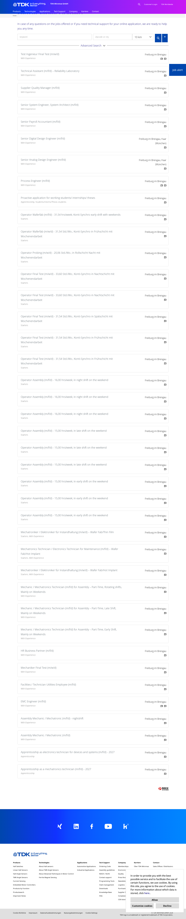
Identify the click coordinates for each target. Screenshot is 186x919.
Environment (123, 870)
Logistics (121, 885)
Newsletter (122, 881)
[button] (93, 45)
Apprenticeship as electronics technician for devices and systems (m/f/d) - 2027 (68, 752)
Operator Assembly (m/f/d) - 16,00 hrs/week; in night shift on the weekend (64, 380)
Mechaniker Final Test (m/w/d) (38, 667)
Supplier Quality (124, 892)
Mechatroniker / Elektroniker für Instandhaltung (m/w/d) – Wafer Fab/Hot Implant (69, 570)
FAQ (100, 896)
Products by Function (21, 888)
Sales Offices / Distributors (163, 866)
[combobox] (142, 37)
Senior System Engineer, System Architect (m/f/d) (49, 105)
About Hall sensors (46, 866)
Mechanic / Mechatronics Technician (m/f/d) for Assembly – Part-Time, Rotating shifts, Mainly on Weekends (71, 589)
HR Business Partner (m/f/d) (37, 650)
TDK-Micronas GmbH (59, 3)
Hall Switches (18, 866)
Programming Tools (106, 881)
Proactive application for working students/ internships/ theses (58, 197)
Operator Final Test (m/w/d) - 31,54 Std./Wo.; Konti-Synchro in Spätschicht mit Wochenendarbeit (67, 319)
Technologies (30, 11)
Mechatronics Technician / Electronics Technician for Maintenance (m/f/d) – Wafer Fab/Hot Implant (69, 551)
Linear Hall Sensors (20, 870)
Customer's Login (150, 4)
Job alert (177, 70)
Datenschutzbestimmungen (50, 913)
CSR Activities (123, 899)
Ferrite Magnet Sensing (48, 877)
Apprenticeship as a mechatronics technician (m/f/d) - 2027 (56, 769)
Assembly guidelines (107, 870)
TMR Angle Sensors (20, 877)
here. (147, 893)
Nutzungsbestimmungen (73, 913)
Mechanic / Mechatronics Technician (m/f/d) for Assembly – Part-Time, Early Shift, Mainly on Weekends (69, 632)
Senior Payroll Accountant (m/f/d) (40, 121)
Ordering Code (105, 866)
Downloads (103, 888)
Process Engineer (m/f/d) (35, 180)
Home (14, 16)
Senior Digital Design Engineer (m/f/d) (43, 138)
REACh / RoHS (104, 874)
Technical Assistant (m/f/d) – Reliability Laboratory (50, 71)
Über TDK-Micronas (141, 866)
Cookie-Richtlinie (19, 913)
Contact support (105, 877)
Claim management (106, 885)
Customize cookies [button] (142, 905)
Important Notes (19, 896)
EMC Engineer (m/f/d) (33, 701)
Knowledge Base (105, 892)
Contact (95, 11)
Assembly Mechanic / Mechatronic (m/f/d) (45, 735)
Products (17, 11)
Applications (45, 11)
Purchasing (122, 888)
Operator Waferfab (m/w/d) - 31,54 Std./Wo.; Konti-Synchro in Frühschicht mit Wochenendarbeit (66, 234)
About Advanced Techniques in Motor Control (56, 874)
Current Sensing (19, 881)
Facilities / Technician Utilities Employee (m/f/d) (48, 684)
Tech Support (59, 11)
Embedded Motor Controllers (24, 885)
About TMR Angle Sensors (49, 870)
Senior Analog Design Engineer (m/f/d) (43, 159)
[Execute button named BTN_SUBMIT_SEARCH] (158, 38)
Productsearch (18, 892)
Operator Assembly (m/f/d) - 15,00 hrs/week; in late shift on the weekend (64, 430)
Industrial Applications (85, 870)
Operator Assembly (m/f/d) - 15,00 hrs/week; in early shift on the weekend (64, 481)
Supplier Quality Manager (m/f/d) (40, 88)
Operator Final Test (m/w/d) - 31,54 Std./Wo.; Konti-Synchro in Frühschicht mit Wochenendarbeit (67, 340)
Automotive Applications (86, 866)
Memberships (123, 866)
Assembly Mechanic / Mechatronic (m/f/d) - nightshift (52, 718)
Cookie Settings (91, 913)
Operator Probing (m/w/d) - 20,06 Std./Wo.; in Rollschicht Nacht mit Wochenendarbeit (60, 255)
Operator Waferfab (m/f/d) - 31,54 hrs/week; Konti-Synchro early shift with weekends (70, 214)
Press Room (122, 877)
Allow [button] (155, 899)
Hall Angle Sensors (20, 874)
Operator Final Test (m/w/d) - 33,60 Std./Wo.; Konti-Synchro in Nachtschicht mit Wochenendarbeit (67, 276)
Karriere (84, 11)
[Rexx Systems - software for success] (163, 788)
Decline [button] (167, 905)
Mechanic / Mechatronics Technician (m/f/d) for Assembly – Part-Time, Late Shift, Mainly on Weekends (68, 610)
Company (73, 11)
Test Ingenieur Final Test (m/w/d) (40, 54)
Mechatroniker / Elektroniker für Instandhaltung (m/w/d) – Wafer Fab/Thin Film (67, 532)
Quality (121, 874)
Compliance (122, 896)
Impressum (33, 913)
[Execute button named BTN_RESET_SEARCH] (165, 37)
